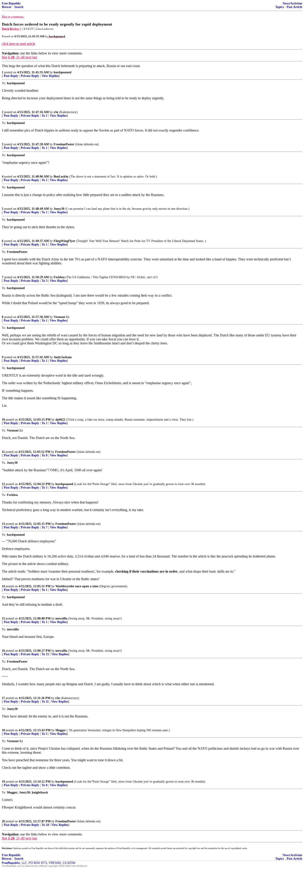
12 (3, 484)
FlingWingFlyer (64, 241)
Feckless (59, 277)
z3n (56, 112)
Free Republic (11, 3)
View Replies (50, 76)
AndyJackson (63, 357)
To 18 (45, 825)
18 (3, 730)
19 (3, 781)
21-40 (20, 57)
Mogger (60, 730)
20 (3, 821)
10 (3, 419)
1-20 (11, 57)
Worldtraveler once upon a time (76, 586)
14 (3, 586)
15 (3, 618)
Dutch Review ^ (11, 28)
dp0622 (60, 419)
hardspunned (62, 72)
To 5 (44, 487)
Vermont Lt (61, 317)
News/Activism (292, 3)
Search (18, 7)
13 (3, 523)
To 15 (45, 654)
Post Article (294, 7)
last (34, 57)
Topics (279, 7)
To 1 (44, 115)
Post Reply (11, 76)
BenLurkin (61, 176)
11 (3, 451)
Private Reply (30, 76)
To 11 (45, 701)
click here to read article (18, 44)
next (28, 57)
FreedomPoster (64, 144)
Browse (6, 7)
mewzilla (61, 618)
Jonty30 (59, 208)
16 (3, 650)
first (4, 57)
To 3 (44, 280)
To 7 (44, 527)
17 (3, 698)
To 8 (44, 455)
